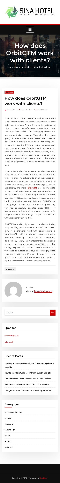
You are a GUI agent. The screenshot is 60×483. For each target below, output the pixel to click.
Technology (10, 429)
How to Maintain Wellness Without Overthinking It (28, 372)
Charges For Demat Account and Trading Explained (28, 390)
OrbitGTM (10, 269)
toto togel (9, 342)
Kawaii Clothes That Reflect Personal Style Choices (28, 378)
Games (8, 441)
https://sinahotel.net (43, 291)
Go (52, 312)
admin (11, 109)
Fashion (8, 418)
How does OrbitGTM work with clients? (34, 67)
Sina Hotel (43, 478)
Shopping (9, 424)
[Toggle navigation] (30, 30)
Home (10, 67)
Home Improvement (13, 412)
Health (7, 435)
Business (9, 92)
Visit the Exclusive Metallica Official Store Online (27, 384)
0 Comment (42, 109)
